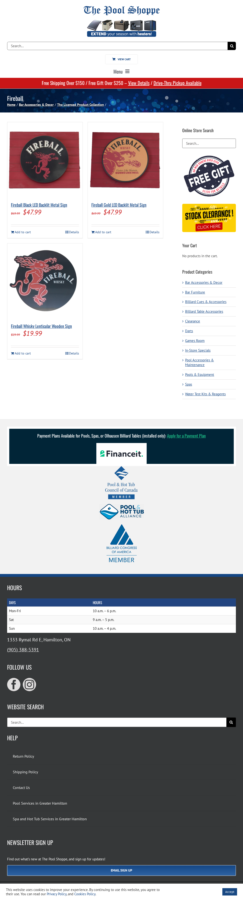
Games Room (195, 340)
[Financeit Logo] (121, 445)
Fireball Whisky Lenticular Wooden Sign (41, 326)
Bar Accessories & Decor (203, 282)
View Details (139, 82)
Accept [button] (229, 892)
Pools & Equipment (199, 374)
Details (74, 232)
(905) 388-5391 (23, 650)
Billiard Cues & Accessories (205, 301)
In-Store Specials (197, 350)
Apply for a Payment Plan (186, 436)
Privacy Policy (56, 894)
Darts (189, 331)
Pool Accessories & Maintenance (199, 362)
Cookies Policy (84, 894)
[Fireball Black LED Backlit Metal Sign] (45, 159)
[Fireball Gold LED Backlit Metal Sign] (125, 159)
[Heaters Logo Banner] (121, 21)
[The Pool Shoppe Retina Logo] (121, 7)
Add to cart (23, 232)
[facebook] (13, 684)
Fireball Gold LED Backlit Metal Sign (118, 205)
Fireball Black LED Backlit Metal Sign (39, 205)
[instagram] (29, 684)
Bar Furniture (195, 292)
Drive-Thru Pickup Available (177, 82)
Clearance (192, 321)
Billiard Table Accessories (204, 311)
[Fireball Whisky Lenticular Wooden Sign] (45, 281)
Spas (188, 384)
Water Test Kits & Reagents (205, 394)
